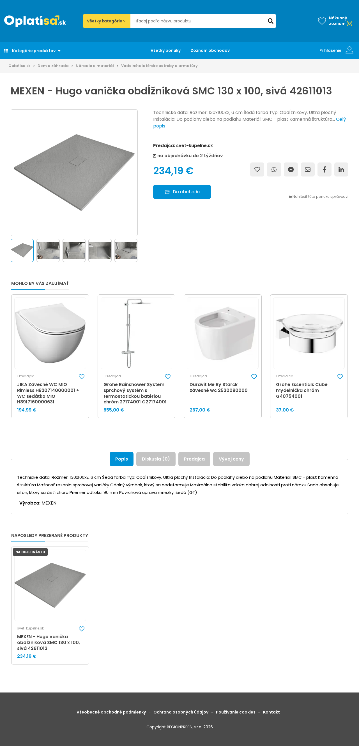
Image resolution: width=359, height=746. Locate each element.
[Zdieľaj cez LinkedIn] (341, 169)
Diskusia (156, 459)
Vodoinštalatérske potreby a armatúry (159, 65)
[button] (22, 250)
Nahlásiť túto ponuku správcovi (320, 197)
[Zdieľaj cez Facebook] (324, 169)
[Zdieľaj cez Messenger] (291, 169)
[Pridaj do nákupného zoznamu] (257, 169)
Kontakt (271, 712)
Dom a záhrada (53, 65)
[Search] (270, 21)
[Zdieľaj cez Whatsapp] (274, 169)
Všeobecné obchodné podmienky (111, 712)
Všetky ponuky (166, 50)
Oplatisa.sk (19, 65)
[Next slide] (139, 250)
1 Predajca (25, 376)
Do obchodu (186, 192)
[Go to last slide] (9, 250)
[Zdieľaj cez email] (308, 169)
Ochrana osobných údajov (180, 712)
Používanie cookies (236, 712)
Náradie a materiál (95, 65)
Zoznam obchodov (210, 50)
